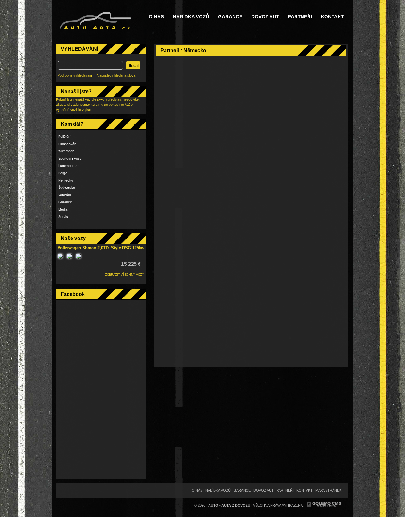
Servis (63, 217)
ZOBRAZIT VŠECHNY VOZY (124, 274)
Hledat (133, 65)
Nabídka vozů (191, 16)
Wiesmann (66, 151)
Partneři (300, 16)
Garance (230, 16)
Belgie (62, 173)
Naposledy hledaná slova (116, 75)
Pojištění (64, 136)
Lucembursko (68, 166)
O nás (156, 16)
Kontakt (332, 16)
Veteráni (64, 195)
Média (62, 209)
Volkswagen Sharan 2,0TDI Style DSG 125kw (101, 248)
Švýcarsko (66, 187)
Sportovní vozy (70, 158)
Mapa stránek (328, 490)
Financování (67, 144)
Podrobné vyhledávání (75, 75)
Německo (65, 180)
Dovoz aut (265, 16)
